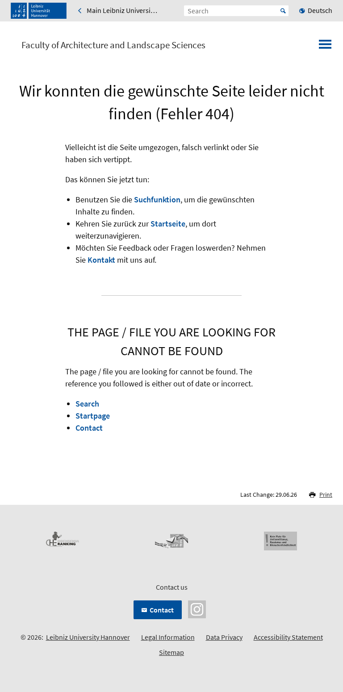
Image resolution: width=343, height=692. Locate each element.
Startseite (168, 223)
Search (87, 403)
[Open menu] (325, 47)
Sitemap (171, 652)
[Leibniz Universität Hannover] (39, 11)
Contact (89, 428)
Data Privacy (224, 637)
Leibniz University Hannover (88, 637)
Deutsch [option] (320, 10)
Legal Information (168, 637)
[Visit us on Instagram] (197, 608)
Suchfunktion (157, 199)
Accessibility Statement (288, 637)
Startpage (92, 416)
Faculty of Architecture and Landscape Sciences (113, 45)
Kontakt (101, 260)
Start (283, 10)
